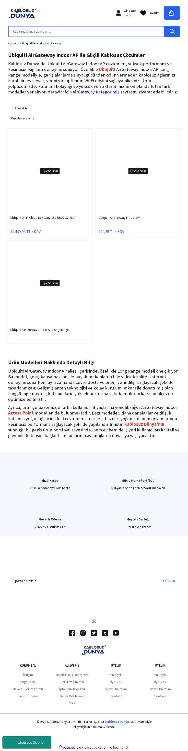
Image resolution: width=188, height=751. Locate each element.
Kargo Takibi (28, 682)
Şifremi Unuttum (116, 689)
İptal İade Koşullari (72, 689)
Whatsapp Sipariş (30, 742)
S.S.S (72, 703)
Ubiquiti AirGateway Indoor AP (119, 218)
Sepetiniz (116, 696)
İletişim (28, 675)
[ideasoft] (68, 747)
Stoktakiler (21, 108)
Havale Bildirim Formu (28, 689)
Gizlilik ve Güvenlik (71, 682)
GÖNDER (169, 581)
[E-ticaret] (93, 747)
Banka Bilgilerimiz (72, 696)
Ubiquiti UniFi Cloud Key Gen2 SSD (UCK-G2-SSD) (42, 218)
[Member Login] (118, 13)
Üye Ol (127, 15)
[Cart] (172, 13)
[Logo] (22, 13)
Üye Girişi (116, 682)
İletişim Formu (28, 696)
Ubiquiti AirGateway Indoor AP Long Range (39, 330)
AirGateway (54, 43)
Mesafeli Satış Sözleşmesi (72, 675)
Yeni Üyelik (116, 675)
